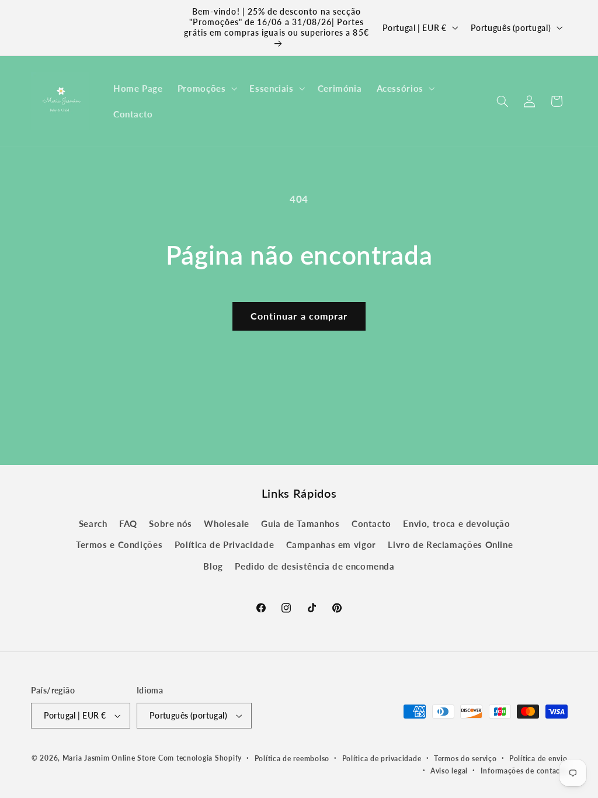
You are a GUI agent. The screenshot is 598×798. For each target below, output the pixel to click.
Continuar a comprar (299, 315)
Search (93, 523)
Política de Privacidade (224, 544)
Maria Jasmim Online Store (109, 758)
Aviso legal (449, 771)
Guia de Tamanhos (300, 523)
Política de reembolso (292, 758)
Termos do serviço (465, 758)
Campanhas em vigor (331, 544)
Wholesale (226, 523)
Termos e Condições (119, 544)
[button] (206, 88)
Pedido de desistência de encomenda (314, 566)
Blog (213, 566)
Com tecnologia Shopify (200, 758)
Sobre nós (170, 523)
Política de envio (538, 758)
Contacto (371, 523)
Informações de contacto (524, 771)
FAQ (128, 523)
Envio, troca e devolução (456, 523)
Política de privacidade (382, 758)
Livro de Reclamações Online (450, 544)
